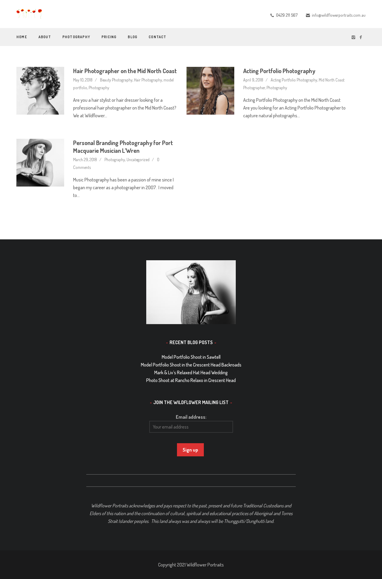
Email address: (191, 417)
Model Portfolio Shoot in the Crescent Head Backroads (191, 365)
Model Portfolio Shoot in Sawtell (191, 357)
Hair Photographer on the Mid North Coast (125, 71)
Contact (157, 37)
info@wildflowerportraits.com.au (339, 15)
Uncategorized (138, 159)
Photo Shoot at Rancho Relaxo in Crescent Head (191, 380)
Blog (132, 37)
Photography (76, 37)
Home (21, 37)
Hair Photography (148, 79)
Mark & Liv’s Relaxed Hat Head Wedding (191, 372)
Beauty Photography (116, 79)
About (44, 37)
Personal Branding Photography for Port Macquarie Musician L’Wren (123, 146)
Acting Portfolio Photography (279, 71)
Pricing (108, 37)
